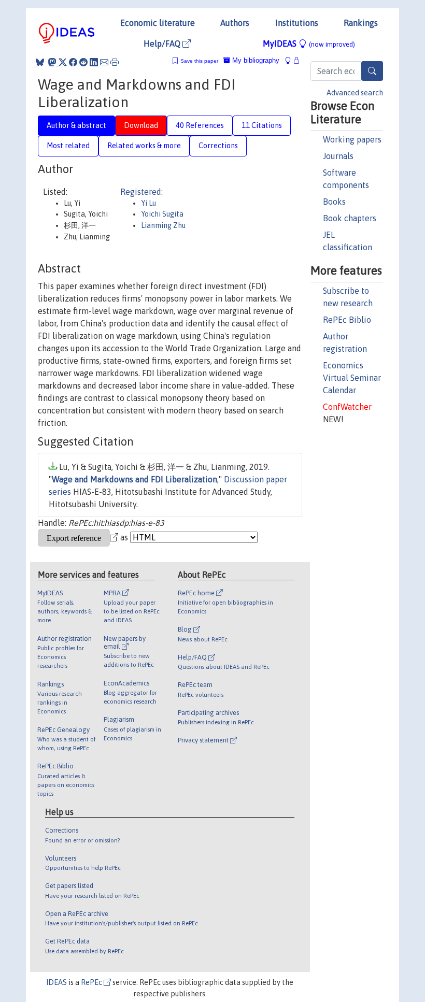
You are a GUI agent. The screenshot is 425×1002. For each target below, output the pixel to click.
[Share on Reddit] (83, 62)
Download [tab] (141, 125)
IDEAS (56, 982)
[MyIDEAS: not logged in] (290, 60)
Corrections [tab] (218, 145)
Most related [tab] (68, 145)
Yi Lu (148, 203)
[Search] (372, 71)
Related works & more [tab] (144, 145)
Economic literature (157, 22)
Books (334, 201)
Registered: (141, 191)
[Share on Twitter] (63, 62)
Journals (338, 156)
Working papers (352, 139)
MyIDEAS (309, 43)
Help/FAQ (163, 43)
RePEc (92, 982)
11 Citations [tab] (262, 125)
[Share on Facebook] (73, 62)
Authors (234, 22)
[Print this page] (114, 62)
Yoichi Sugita (162, 214)
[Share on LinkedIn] (94, 62)
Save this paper (199, 61)
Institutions (296, 22)
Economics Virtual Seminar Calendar (352, 378)
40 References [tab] (200, 125)
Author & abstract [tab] (76, 125)
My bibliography (254, 60)
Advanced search (355, 93)
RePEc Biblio (347, 319)
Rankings (361, 22)
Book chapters (349, 218)
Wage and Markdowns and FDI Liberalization (134, 479)
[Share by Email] (104, 62)
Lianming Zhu (163, 225)
